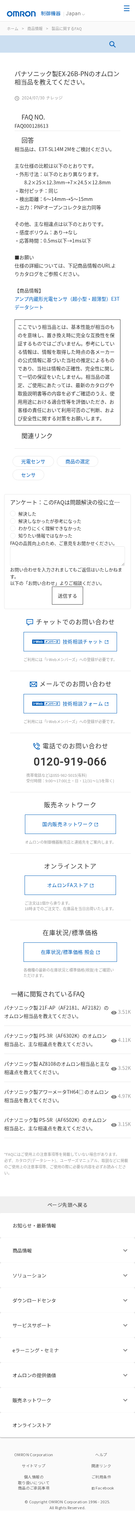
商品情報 (35, 28)
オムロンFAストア (67, 884)
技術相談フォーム (83, 703)
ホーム (12, 28)
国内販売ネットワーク (67, 823)
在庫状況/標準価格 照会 (67, 951)
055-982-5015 (64, 775)
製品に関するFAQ (67, 28)
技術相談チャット (83, 641)
